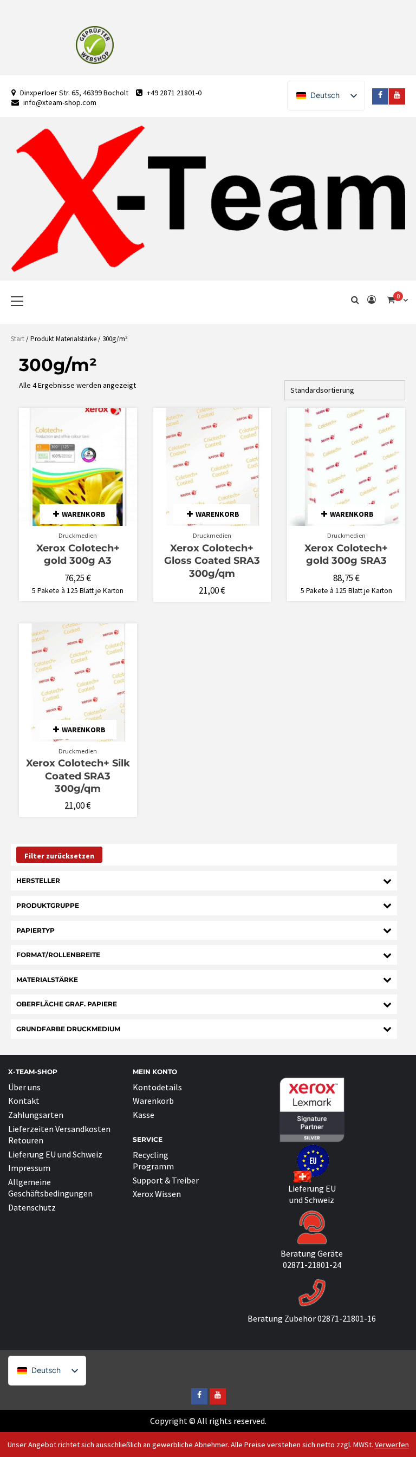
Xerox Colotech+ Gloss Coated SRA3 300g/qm (212, 561)
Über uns (24, 1087)
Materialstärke (47, 979)
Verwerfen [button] (392, 1444)
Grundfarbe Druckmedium (68, 1029)
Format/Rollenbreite (58, 955)
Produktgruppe (47, 905)
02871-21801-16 (346, 1318)
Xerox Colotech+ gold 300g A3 (78, 554)
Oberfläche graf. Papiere (66, 1004)
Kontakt (24, 1100)
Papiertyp (35, 930)
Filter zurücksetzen (59, 856)
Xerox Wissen (157, 1193)
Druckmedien (77, 535)
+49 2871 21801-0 (174, 92)
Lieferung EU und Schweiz (55, 1154)
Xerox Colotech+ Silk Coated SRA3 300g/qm (78, 776)
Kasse (143, 1114)
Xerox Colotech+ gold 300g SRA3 (346, 554)
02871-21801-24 (312, 1264)
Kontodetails (157, 1087)
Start (17, 338)
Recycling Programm (153, 1160)
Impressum (29, 1167)
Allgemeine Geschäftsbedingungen (50, 1187)
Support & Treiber (166, 1180)
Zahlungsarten (35, 1114)
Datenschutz (32, 1207)
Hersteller (38, 880)
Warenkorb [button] (84, 514)
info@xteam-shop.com (59, 102)
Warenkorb (153, 1100)
